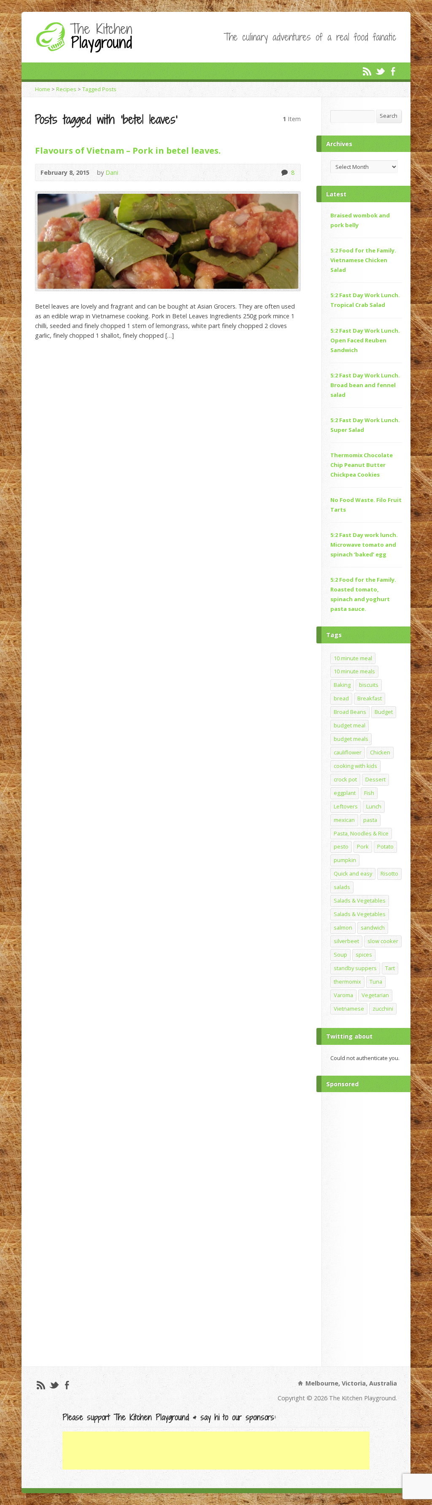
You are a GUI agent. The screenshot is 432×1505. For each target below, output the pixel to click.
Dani (111, 172)
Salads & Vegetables (360, 900)
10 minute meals (354, 671)
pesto (341, 846)
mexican (344, 820)
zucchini (383, 1008)
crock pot (345, 779)
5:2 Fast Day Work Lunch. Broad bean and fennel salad (365, 385)
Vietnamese (349, 1008)
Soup (340, 954)
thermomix (347, 981)
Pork (363, 846)
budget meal (349, 725)
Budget (384, 712)
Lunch (373, 806)
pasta (370, 820)
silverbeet (346, 941)
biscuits (368, 685)
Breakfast (369, 698)
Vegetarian (375, 995)
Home (42, 89)
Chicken (380, 752)
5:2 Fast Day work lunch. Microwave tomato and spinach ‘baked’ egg (364, 544)
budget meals (351, 739)
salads (342, 887)
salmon (343, 927)
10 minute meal (353, 658)
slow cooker (382, 941)
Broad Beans (350, 712)
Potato (385, 846)
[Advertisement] (366, 1227)
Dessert (375, 779)
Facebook (393, 71)
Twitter (380, 71)
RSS (367, 71)
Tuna (376, 981)
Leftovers (346, 806)
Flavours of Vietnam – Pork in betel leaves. (128, 150)
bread (341, 698)
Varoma (343, 995)
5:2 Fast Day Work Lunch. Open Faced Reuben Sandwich (365, 340)
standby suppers (355, 968)
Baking (342, 685)
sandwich (373, 927)
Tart (390, 968)
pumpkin (345, 860)
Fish (369, 793)
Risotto (389, 873)
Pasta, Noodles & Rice (361, 833)
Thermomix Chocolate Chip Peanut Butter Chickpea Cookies (361, 464)
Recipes (66, 89)
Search (388, 115)
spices (364, 954)
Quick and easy (353, 873)
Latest (336, 194)
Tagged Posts (99, 89)
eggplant (345, 793)
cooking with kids (355, 766)
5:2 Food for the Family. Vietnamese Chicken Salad (363, 260)
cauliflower (348, 752)
